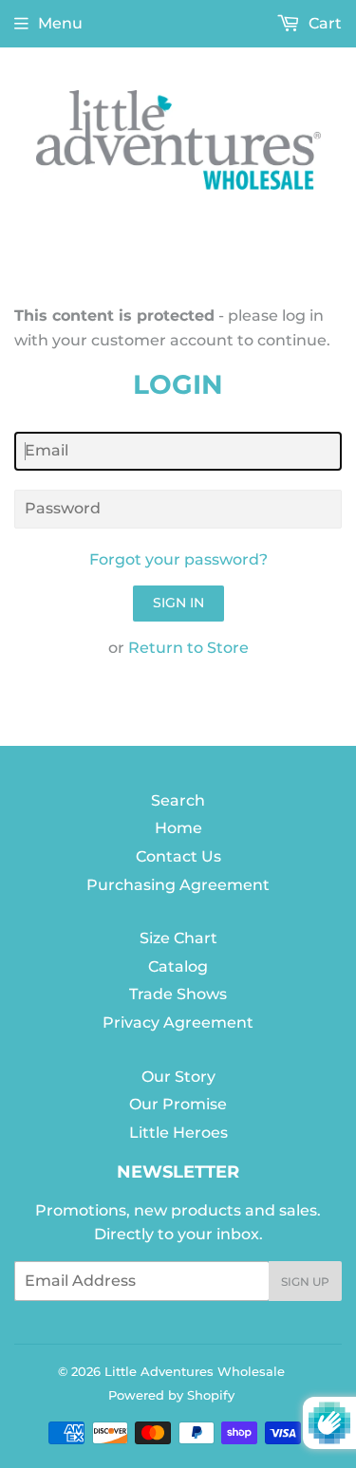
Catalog (178, 966)
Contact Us (178, 856)
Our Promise (178, 1104)
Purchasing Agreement (178, 885)
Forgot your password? (178, 559)
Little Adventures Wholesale (194, 1371)
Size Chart (178, 938)
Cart (323, 23)
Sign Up (305, 1281)
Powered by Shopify (171, 1395)
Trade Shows (178, 994)
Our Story (178, 1077)
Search (178, 800)
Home (178, 828)
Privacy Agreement (178, 1022)
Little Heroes (178, 1133)
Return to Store (188, 648)
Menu (60, 23)
